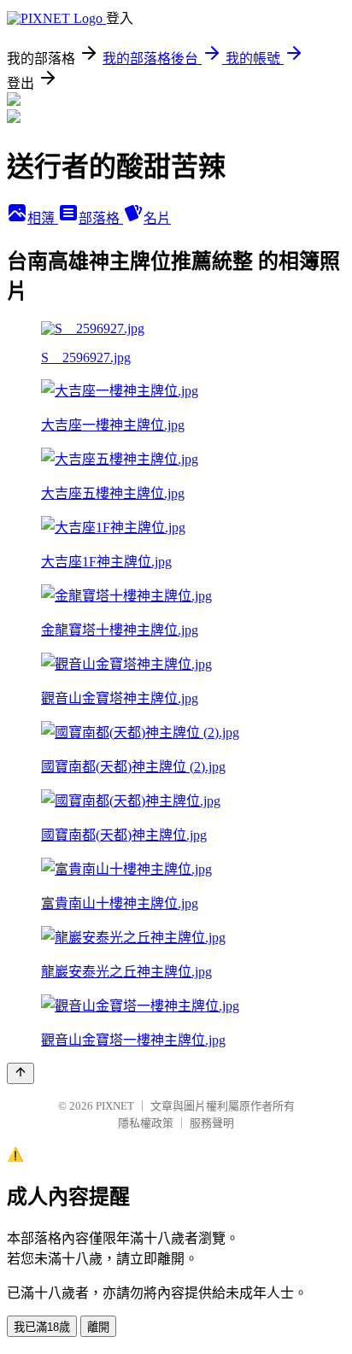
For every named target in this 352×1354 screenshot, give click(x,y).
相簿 (42, 218)
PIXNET (115, 1105)
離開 (98, 1327)
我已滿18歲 (42, 1327)
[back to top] (20, 1073)
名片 (157, 218)
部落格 (101, 218)
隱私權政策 (145, 1123)
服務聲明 (212, 1123)
